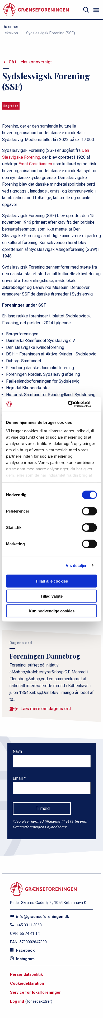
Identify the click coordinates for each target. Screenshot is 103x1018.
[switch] (89, 511)
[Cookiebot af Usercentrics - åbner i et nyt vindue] (74, 403)
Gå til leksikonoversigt (30, 61)
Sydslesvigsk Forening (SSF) (50, 33)
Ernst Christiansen (35, 163)
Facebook (25, 950)
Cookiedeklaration (27, 983)
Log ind (17, 1001)
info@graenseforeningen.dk (42, 916)
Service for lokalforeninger (35, 992)
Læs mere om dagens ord (46, 708)
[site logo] (36, 10)
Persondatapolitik (26, 974)
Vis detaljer (76, 565)
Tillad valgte (51, 596)
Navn (17, 751)
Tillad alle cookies (51, 581)
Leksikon (10, 33)
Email (18, 778)
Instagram (25, 958)
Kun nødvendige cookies (51, 611)
